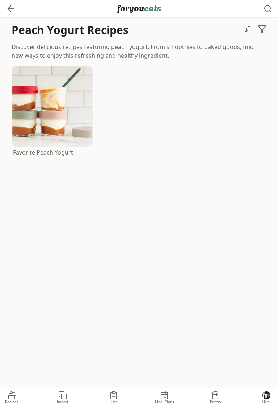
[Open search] (268, 8)
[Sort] (247, 29)
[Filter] (262, 29)
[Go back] (11, 9)
